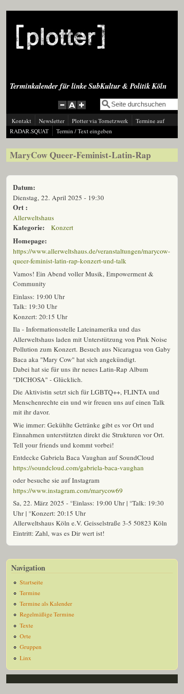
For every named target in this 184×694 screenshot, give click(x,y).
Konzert (62, 227)
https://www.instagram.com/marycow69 (68, 490)
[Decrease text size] (62, 110)
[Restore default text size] (72, 110)
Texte (26, 625)
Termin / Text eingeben (84, 131)
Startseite (31, 582)
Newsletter (51, 121)
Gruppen (31, 647)
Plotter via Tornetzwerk (100, 121)
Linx (25, 658)
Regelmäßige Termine (47, 614)
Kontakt (21, 121)
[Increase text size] (82, 110)
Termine (30, 593)
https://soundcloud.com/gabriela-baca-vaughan (78, 467)
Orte (25, 636)
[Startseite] (60, 56)
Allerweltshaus (33, 217)
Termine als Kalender (46, 604)
